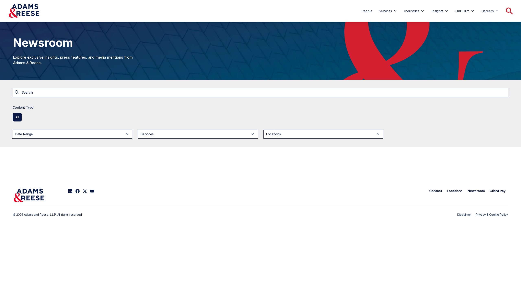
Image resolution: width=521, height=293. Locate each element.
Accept (301, 48)
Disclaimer (464, 214)
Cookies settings (268, 48)
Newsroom (476, 191)
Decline (334, 48)
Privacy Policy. (318, 25)
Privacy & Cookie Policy (492, 214)
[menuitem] (366, 11)
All (17, 117)
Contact (435, 191)
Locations (455, 191)
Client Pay (498, 191)
